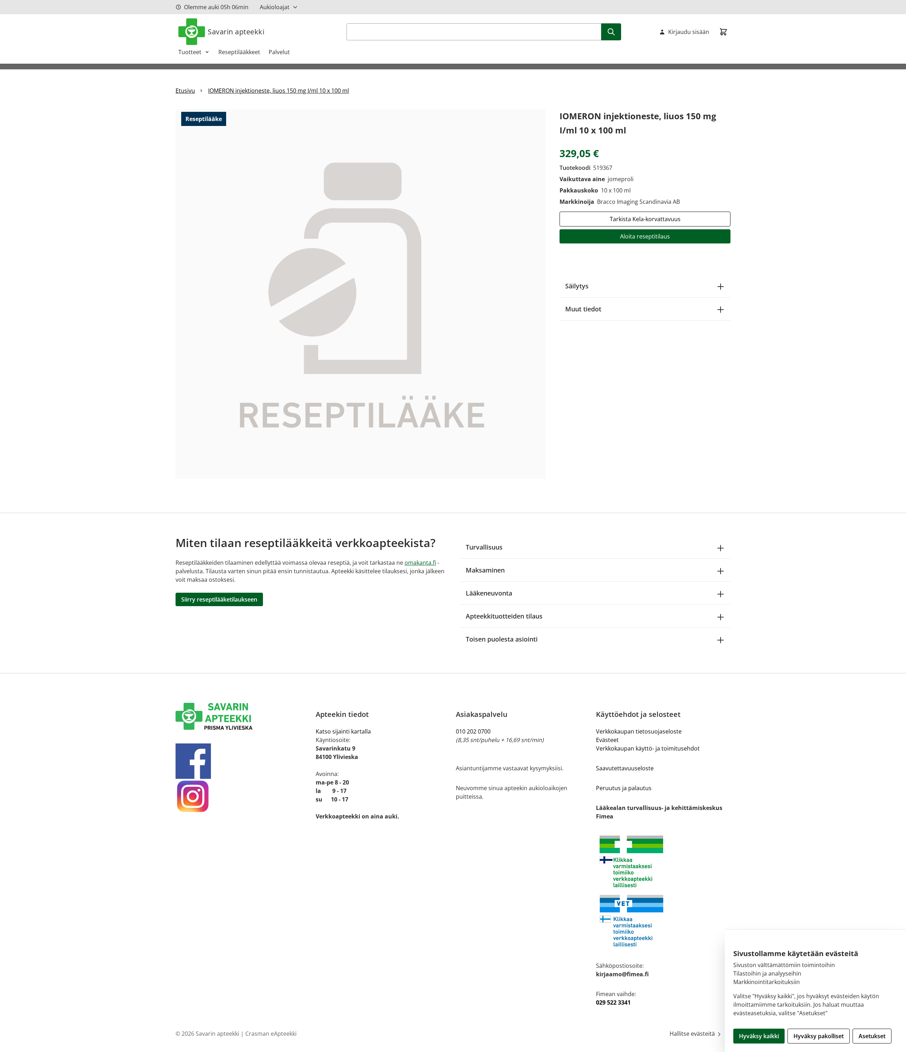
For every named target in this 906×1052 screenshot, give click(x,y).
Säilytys (577, 286)
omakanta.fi (420, 563)
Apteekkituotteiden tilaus (504, 616)
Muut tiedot (583, 309)
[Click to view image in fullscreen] (360, 294)
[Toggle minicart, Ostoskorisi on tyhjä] (723, 32)
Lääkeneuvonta (489, 593)
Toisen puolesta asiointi (502, 639)
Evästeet (607, 740)
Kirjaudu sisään (688, 32)
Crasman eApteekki (271, 1033)
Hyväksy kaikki (759, 1036)
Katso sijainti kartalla (343, 731)
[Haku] (611, 31)
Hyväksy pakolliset (818, 1036)
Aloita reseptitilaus (645, 236)
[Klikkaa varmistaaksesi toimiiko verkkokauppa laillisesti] (663, 891)
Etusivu (185, 90)
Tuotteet (189, 52)
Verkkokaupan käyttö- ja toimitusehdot (648, 748)
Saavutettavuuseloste (625, 768)
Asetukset (872, 1036)
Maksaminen (485, 570)
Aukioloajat (274, 7)
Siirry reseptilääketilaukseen (219, 599)
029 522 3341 (613, 1002)
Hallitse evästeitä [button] (693, 1033)
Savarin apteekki (236, 31)
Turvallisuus (484, 547)
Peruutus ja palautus (624, 788)
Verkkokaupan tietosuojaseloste (639, 731)
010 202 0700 (473, 731)
